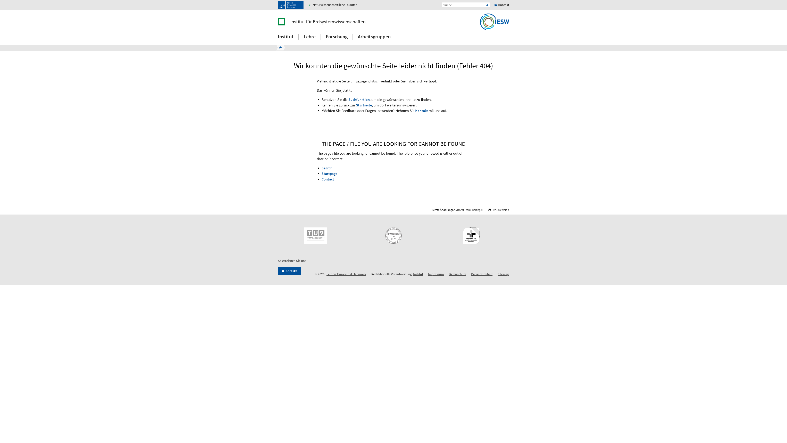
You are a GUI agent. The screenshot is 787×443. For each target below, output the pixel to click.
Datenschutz (457, 274)
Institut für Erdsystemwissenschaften (328, 21)
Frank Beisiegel (473, 210)
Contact (328, 179)
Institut (418, 274)
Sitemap (503, 274)
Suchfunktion (359, 99)
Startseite (364, 105)
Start (487, 4)
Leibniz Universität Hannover (346, 274)
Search (327, 168)
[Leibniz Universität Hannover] (291, 5)
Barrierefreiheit (481, 274)
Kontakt (421, 110)
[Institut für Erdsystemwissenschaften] (279, 47)
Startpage (329, 173)
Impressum (436, 274)
